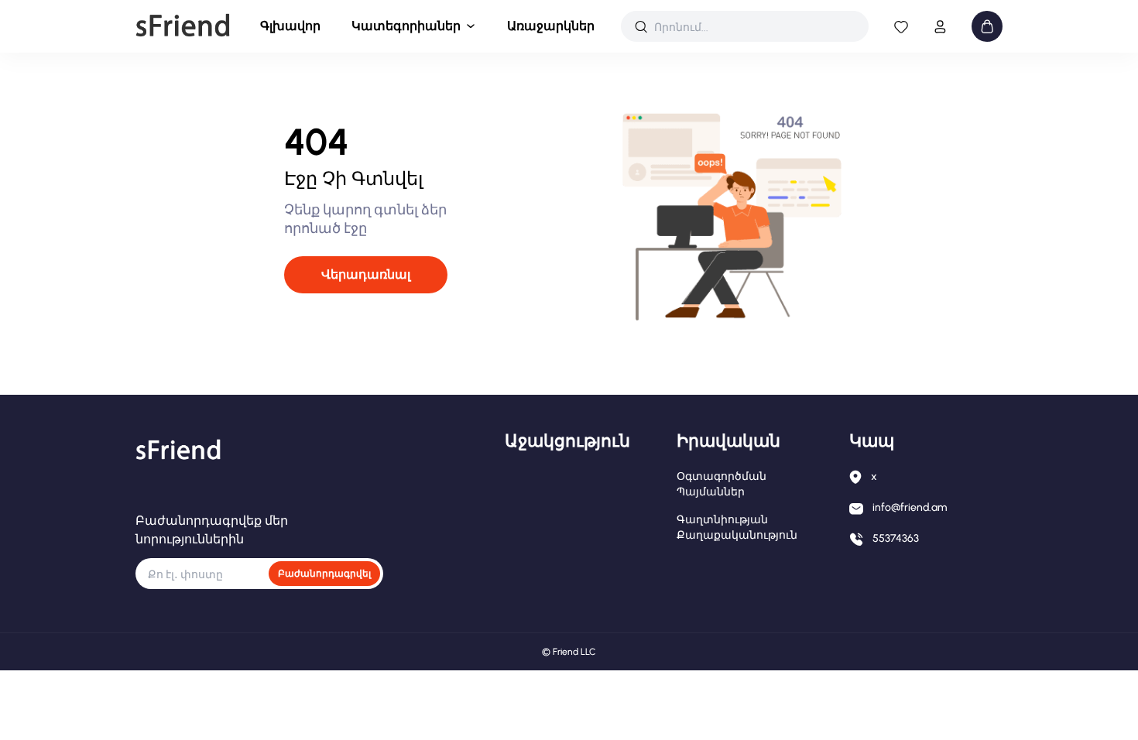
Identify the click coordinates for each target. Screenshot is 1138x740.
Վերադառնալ (365, 274)
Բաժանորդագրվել (324, 573)
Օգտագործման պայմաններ (721, 484)
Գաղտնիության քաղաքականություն (737, 527)
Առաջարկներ (551, 26)
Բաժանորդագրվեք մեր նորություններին (211, 529)
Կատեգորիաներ (406, 26)
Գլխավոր (290, 26)
